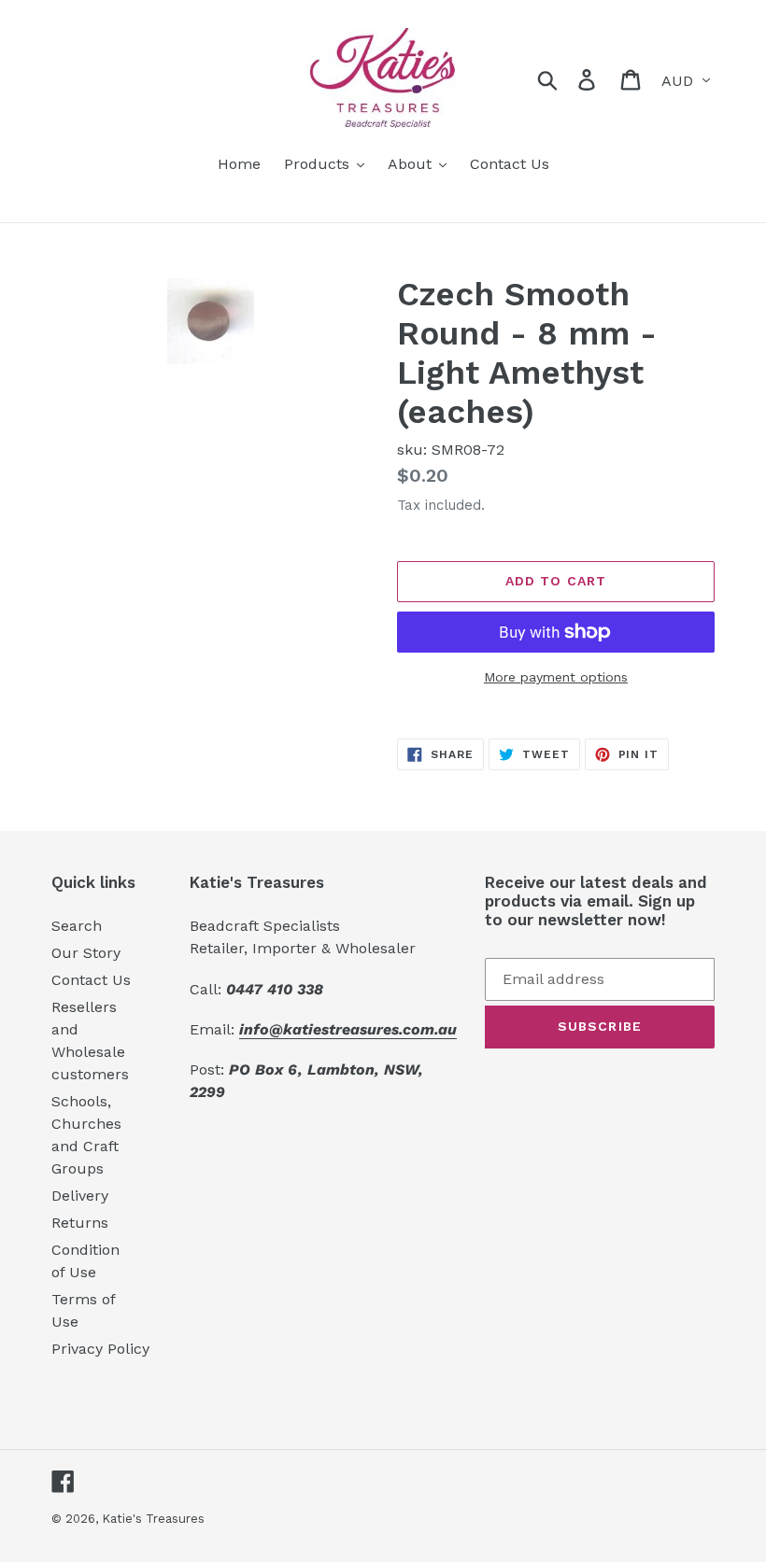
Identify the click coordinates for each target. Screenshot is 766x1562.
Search (76, 926)
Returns (79, 1222)
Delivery (79, 1195)
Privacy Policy (100, 1349)
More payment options (556, 676)
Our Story (86, 953)
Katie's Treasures (153, 1519)
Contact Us (91, 980)
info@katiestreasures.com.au (348, 1029)
